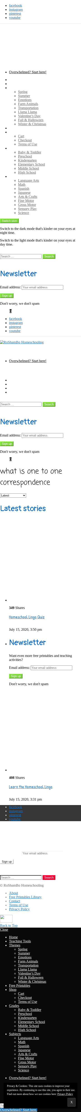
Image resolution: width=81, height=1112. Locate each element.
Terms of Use (27, 144)
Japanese (24, 192)
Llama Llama (27, 112)
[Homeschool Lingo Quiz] (45, 561)
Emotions (25, 100)
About (13, 893)
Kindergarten (27, 160)
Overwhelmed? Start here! (27, 72)
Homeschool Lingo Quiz (27, 617)
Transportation (28, 108)
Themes (14, 88)
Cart (21, 136)
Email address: (11, 287)
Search (49, 256)
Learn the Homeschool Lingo (30, 787)
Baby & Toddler (29, 152)
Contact (14, 901)
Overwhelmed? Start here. (18, 1110)
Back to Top (9, 925)
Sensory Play (27, 209)
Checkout (25, 140)
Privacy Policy (19, 909)
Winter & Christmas (32, 124)
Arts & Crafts (27, 197)
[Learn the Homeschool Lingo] (45, 731)
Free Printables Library (25, 897)
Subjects (15, 176)
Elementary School (31, 164)
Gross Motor (27, 205)
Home (13, 80)
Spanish (23, 188)
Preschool (25, 156)
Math (21, 184)
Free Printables (19, 128)
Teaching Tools (20, 84)
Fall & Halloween (30, 120)
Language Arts (28, 180)
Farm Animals (28, 104)
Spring (22, 92)
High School (27, 172)
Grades (14, 148)
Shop (12, 132)
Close (4, 929)
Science (23, 213)
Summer (24, 96)
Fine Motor (26, 201)
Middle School (28, 168)
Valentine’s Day (29, 116)
